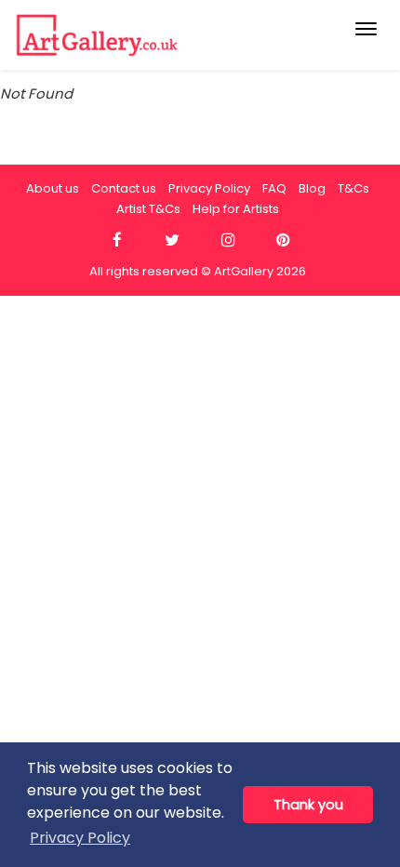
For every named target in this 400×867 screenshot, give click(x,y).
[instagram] (227, 240)
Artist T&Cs (148, 209)
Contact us (123, 188)
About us (52, 188)
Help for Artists (236, 209)
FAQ (274, 188)
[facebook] (117, 240)
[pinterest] (283, 240)
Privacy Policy (209, 188)
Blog (312, 188)
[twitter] (172, 240)
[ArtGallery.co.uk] (160, 35)
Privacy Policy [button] (80, 837)
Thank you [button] (308, 804)
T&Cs (353, 188)
